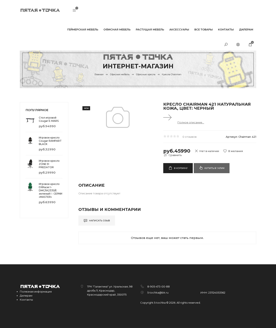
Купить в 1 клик (214, 168)
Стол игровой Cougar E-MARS (49, 119)
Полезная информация (36, 291)
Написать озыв (99, 220)
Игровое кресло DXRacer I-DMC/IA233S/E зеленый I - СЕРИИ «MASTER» (50, 190)
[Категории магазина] (74, 10)
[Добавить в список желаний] (233, 151)
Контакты (26, 299)
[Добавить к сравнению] (172, 155)
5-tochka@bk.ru (158, 292)
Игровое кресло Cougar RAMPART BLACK (50, 141)
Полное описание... (190, 122)
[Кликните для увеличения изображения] (118, 117)
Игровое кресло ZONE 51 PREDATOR (49, 164)
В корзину (180, 168)
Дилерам (26, 295)
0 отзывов (189, 136)
